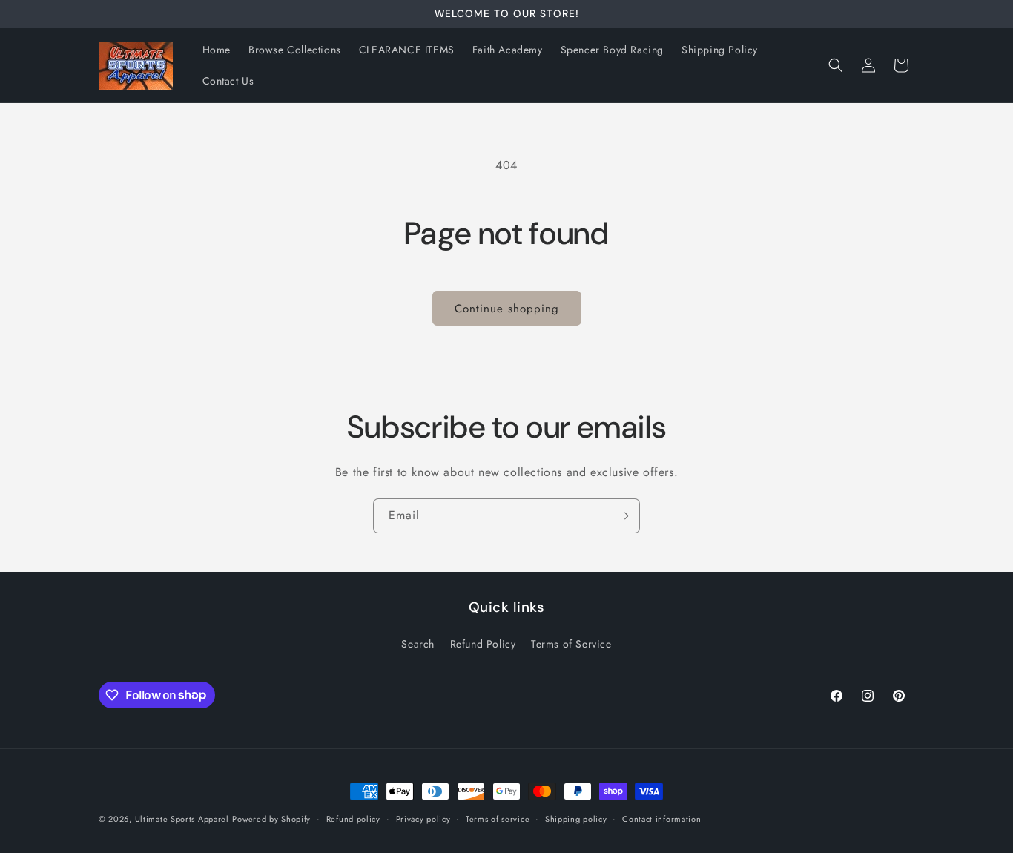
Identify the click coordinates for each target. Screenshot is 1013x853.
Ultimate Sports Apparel (182, 819)
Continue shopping (507, 308)
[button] (835, 65)
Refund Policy (483, 643)
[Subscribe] (623, 515)
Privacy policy (423, 818)
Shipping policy (576, 818)
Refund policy (353, 818)
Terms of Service (571, 643)
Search (418, 643)
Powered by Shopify (271, 819)
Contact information (661, 818)
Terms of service (497, 818)
